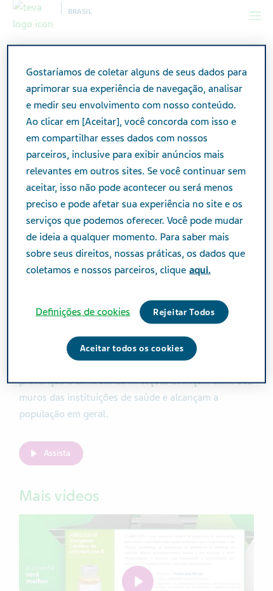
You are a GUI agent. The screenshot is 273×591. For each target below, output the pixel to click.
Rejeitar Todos (184, 311)
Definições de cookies (83, 311)
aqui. (200, 269)
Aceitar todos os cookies (132, 348)
